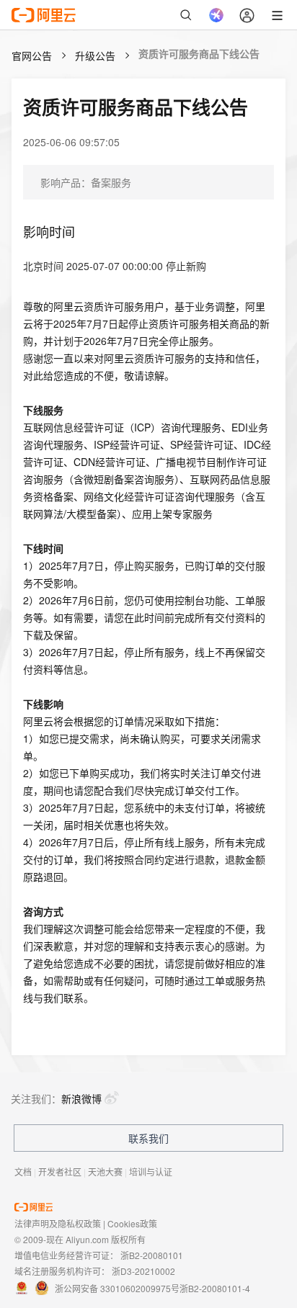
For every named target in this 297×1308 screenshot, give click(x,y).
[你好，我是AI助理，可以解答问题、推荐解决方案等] (216, 15)
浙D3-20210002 (143, 1271)
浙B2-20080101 (151, 1255)
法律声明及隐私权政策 (57, 1223)
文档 (23, 1171)
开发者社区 (59, 1171)
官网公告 (32, 55)
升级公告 (95, 55)
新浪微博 (81, 1098)
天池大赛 (105, 1171)
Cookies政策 (132, 1223)
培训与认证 (150, 1171)
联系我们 (148, 1138)
